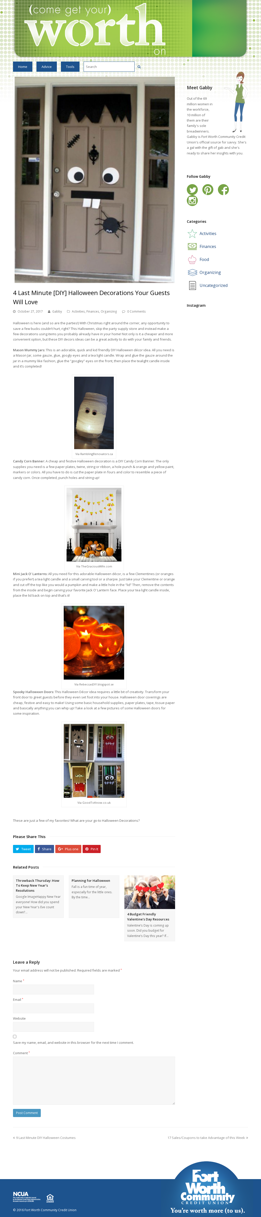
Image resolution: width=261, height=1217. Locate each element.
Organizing (109, 311)
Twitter (192, 189)
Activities (78, 311)
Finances (92, 311)
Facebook (223, 189)
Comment (21, 1053)
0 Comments (136, 311)
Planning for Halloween (91, 880)
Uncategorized (214, 285)
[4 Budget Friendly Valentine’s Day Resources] (149, 892)
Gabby (57, 311)
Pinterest (207, 189)
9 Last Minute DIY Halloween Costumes (46, 1137)
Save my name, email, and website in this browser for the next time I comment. (73, 1042)
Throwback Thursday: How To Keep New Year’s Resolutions (37, 885)
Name (18, 981)
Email (18, 999)
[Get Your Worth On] (130, 28)
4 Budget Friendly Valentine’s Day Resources (148, 916)
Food (204, 259)
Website (19, 1018)
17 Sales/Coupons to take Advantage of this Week (206, 1137)
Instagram (192, 200)
